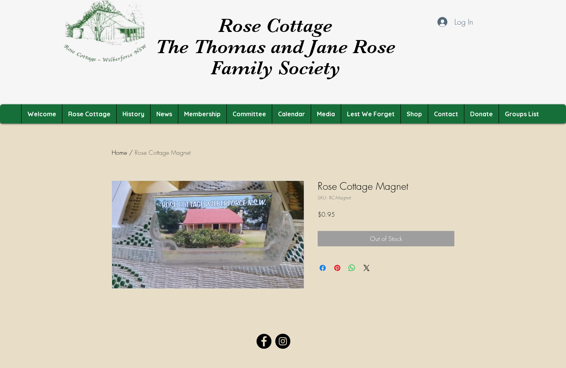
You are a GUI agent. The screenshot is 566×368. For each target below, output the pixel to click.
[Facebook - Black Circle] (263, 341)
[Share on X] (366, 268)
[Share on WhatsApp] (352, 268)
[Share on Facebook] (322, 268)
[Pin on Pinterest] (337, 268)
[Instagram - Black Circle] (282, 341)
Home (119, 152)
